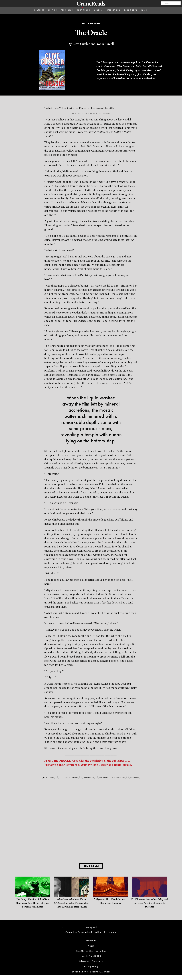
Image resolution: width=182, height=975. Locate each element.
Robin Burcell (88, 777)
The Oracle (134, 777)
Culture (52, 10)
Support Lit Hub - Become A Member (91, 971)
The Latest (91, 866)
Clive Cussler (48, 777)
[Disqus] (91, 812)
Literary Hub (113, 10)
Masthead (91, 940)
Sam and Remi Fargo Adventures (112, 777)
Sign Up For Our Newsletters (91, 950)
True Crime (67, 10)
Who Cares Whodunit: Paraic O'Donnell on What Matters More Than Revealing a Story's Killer (71, 903)
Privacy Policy (91, 966)
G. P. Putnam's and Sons (68, 777)
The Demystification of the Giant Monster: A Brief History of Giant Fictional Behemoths (32, 903)
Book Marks (130, 10)
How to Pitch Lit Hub (91, 956)
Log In (144, 10)
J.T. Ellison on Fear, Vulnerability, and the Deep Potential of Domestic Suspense (149, 903)
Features (39, 10)
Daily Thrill (83, 10)
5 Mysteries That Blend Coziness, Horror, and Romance (110, 902)
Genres (98, 10)
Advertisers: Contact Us (91, 961)
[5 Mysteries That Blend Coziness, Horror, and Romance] (110, 893)
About (91, 945)
